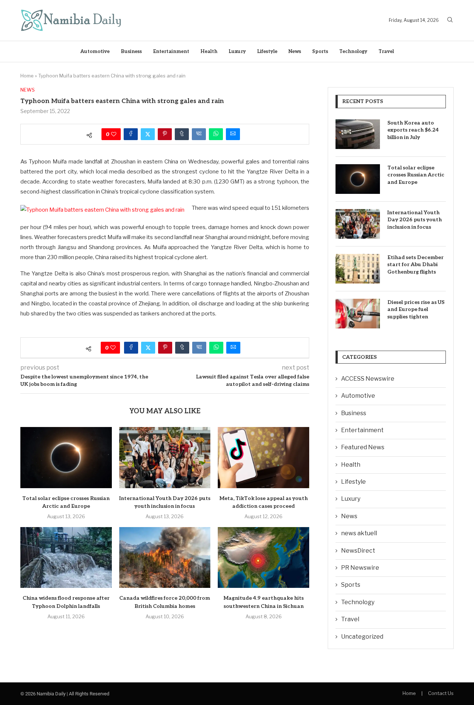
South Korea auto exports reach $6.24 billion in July (413, 130)
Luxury (237, 51)
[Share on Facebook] (131, 134)
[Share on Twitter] (148, 134)
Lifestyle (267, 51)
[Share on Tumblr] (182, 134)
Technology (353, 51)
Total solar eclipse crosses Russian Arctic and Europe (415, 175)
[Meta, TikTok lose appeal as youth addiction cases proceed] (263, 457)
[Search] (450, 20)
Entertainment (171, 51)
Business (131, 51)
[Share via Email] (233, 134)
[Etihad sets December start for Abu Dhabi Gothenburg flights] (358, 269)
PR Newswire (360, 567)
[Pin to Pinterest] (165, 134)
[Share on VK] (199, 134)
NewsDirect (358, 550)
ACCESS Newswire (367, 378)
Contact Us (441, 693)
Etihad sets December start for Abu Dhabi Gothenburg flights (415, 264)
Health (208, 51)
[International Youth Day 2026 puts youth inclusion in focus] (165, 457)
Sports (320, 51)
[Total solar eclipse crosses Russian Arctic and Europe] (66, 457)
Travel (386, 51)
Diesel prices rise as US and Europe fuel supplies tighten (415, 309)
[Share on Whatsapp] (216, 134)
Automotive (95, 51)
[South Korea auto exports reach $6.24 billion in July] (358, 134)
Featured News (362, 447)
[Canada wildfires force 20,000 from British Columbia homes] (165, 557)
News (294, 51)
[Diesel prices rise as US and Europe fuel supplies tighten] (358, 313)
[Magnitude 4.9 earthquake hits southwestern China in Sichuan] (263, 557)
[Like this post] (113, 134)
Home (27, 76)
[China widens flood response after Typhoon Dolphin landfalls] (66, 557)
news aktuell (359, 533)
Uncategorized (362, 636)
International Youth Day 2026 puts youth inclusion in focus (414, 219)
